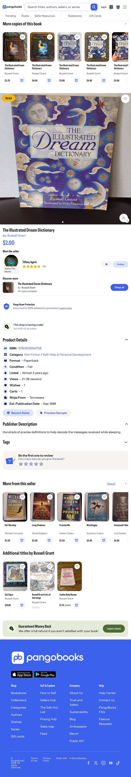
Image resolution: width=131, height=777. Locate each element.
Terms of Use (34, 759)
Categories (18, 707)
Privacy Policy (47, 759)
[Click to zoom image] (65, 158)
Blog (73, 719)
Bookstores (75, 15)
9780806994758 (29, 348)
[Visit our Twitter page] (96, 763)
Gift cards (17, 736)
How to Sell (48, 693)
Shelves (16, 722)
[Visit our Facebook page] (88, 763)
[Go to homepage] (12, 7)
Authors (16, 714)
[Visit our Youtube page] (111, 763)
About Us (76, 693)
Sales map (47, 726)
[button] (65, 340)
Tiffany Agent (30, 262)
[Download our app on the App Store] (22, 674)
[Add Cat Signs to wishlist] (22, 566)
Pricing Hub (48, 719)
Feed (43, 733)
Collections (18, 700)
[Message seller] (106, 264)
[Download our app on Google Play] (45, 674)
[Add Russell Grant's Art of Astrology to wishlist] (50, 566)
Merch (74, 733)
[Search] (94, 7)
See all (111, 483)
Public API (77, 741)
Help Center (107, 693)
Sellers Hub (48, 700)
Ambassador (78, 726)
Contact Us (106, 700)
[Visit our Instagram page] (103, 763)
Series (15, 729)
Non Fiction (32, 354)
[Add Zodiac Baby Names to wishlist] (77, 566)
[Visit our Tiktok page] (118, 763)
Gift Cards (95, 15)
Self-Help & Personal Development (67, 354)
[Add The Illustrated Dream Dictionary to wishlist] (125, 98)
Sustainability (79, 712)
